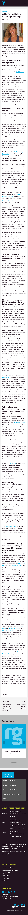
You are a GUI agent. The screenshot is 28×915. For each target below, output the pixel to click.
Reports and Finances (8, 873)
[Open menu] (25, 3)
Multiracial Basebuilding (17, 834)
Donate (5, 799)
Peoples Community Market (9, 630)
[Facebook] (12, 892)
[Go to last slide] (4, 742)
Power (4, 832)
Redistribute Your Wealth (12, 794)
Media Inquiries (6, 894)
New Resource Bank (16, 565)
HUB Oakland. (20, 72)
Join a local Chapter (10, 785)
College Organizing (15, 836)
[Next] (24, 742)
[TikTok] (6, 892)
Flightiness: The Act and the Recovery (21, 705)
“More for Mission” (7, 201)
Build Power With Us (10, 790)
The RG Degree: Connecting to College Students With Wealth (6, 706)
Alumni (5, 694)
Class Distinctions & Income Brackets (18, 815)
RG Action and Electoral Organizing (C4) (17, 830)
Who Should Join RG (15, 811)
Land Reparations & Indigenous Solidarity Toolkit (18, 824)
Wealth (4, 813)
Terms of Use (5, 878)
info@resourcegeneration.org (10, 896)
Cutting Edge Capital (13, 628)
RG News (4, 11)
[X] (9, 892)
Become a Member (9, 781)
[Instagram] (3, 892)
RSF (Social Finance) (19, 422)
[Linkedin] (15, 892)
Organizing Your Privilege (11, 751)
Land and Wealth (15, 820)
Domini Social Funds (10, 526)
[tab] (12, 762)
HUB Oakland (12, 463)
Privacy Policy (5, 875)
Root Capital (5, 377)
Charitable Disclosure (8, 867)
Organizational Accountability (10, 870)
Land (3, 822)
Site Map (4, 880)
